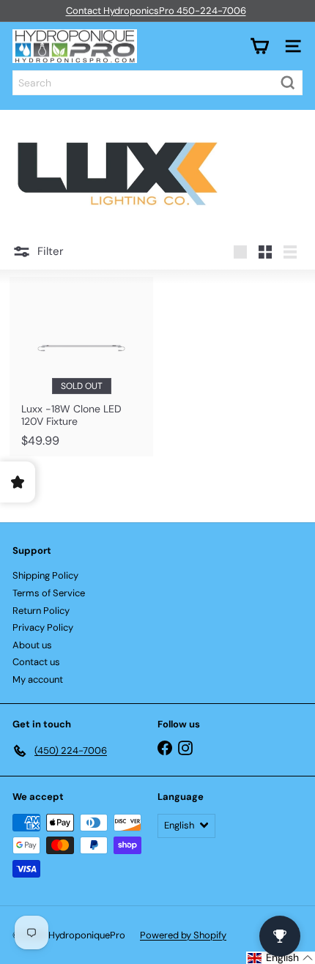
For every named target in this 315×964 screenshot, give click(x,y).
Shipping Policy (45, 575)
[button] (280, 958)
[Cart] (259, 46)
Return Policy (41, 610)
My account (37, 679)
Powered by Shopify (183, 935)
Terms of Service (48, 593)
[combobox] (157, 82)
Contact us (36, 662)
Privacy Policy (42, 627)
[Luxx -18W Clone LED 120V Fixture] (81, 366)
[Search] (288, 82)
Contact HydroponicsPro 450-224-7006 (156, 10)
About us (32, 645)
